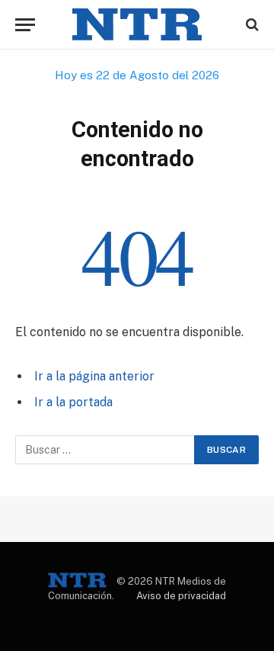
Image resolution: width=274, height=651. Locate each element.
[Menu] (25, 25)
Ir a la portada (73, 402)
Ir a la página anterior (94, 376)
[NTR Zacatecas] (137, 25)
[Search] (251, 25)
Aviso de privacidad (181, 595)
